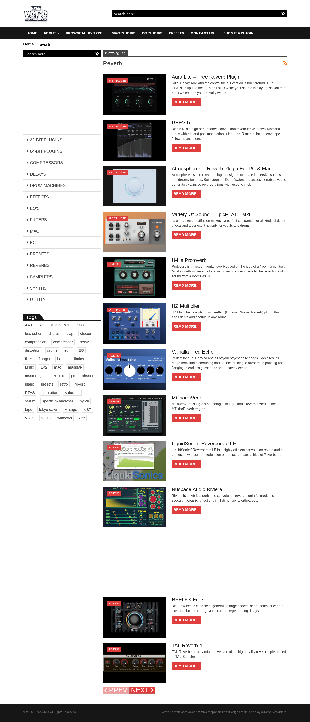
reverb (80, 384)
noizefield (56, 376)
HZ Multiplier (186, 306)
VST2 (29, 418)
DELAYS (38, 174)
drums (52, 350)
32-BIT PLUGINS (117, 218)
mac (57, 367)
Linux (29, 367)
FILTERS (38, 219)
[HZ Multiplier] (134, 323)
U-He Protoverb (189, 260)
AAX (28, 325)
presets (47, 384)
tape (28, 409)
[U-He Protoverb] (134, 277)
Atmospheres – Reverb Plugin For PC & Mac (221, 168)
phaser (87, 376)
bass (80, 325)
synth (84, 401)
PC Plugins (152, 33)
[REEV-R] (134, 140)
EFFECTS (39, 197)
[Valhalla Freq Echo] (134, 369)
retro (64, 384)
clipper (85, 333)
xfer (82, 418)
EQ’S (35, 208)
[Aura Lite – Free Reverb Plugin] (134, 94)
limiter (79, 359)
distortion (32, 350)
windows (64, 418)
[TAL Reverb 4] (134, 663)
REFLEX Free (187, 599)
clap (69, 333)
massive (75, 367)
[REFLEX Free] (134, 617)
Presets (176, 33)
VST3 (46, 418)
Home (32, 33)
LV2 (44, 367)
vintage (71, 409)
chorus (54, 333)
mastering (33, 376)
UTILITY (38, 299)
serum (30, 401)
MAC (34, 231)
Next (141, 690)
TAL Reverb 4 (187, 645)
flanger (44, 359)
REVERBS (114, 264)
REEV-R (181, 122)
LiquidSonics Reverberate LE (204, 443)
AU (41, 325)
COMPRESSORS (46, 162)
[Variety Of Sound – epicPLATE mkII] (134, 232)
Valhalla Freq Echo (192, 352)
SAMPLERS (41, 276)
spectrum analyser (57, 401)
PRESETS (39, 254)
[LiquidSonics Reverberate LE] (134, 461)
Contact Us (202, 33)
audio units (60, 325)
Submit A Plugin (238, 33)
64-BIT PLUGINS (117, 80)
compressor (63, 342)
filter (28, 359)
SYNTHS (38, 288)
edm (68, 350)
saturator (72, 393)
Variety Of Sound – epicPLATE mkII (212, 214)
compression (35, 342)
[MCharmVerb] (134, 415)
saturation (50, 393)
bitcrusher (33, 333)
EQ (81, 350)
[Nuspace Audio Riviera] (134, 507)
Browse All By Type (84, 33)
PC (33, 242)
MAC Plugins (123, 33)
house (62, 359)
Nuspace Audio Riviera (197, 489)
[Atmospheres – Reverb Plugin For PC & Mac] (134, 186)
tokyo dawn (48, 409)
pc (73, 376)
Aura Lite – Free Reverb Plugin (206, 77)
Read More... (186, 102)
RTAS (30, 393)
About (50, 33)
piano (29, 384)
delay (84, 342)
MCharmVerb (186, 398)
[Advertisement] (195, 562)
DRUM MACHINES (48, 185)
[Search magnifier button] (283, 13)
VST (87, 409)
